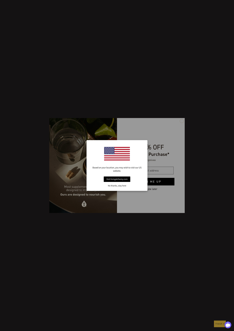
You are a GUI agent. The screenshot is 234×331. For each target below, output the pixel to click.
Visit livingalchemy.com (117, 179)
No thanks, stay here (117, 186)
